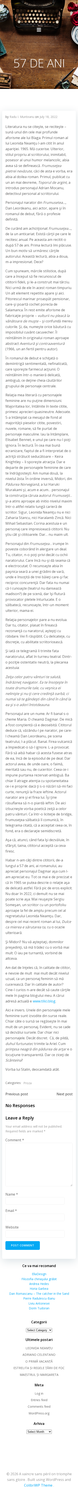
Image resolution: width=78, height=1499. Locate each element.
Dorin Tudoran (39, 1308)
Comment (14, 1140)
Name (11, 1194)
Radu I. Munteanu (22, 117)
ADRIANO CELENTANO (39, 1355)
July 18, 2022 (48, 117)
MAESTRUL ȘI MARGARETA (39, 1375)
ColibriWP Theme (38, 1485)
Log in (39, 1393)
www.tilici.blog (44, 1001)
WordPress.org (39, 1413)
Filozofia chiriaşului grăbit (39, 1279)
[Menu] (39, 30)
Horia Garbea (39, 1288)
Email (11, 1210)
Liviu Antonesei (39, 1303)
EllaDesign (39, 1274)
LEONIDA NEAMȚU (39, 1348)
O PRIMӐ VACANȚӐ (39, 1361)
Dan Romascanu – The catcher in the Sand (39, 1293)
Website (12, 1227)
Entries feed (39, 1400)
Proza (27, 1083)
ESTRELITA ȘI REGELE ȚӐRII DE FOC (39, 1368)
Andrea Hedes (39, 1284)
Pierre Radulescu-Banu (39, 1298)
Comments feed (39, 1406)
